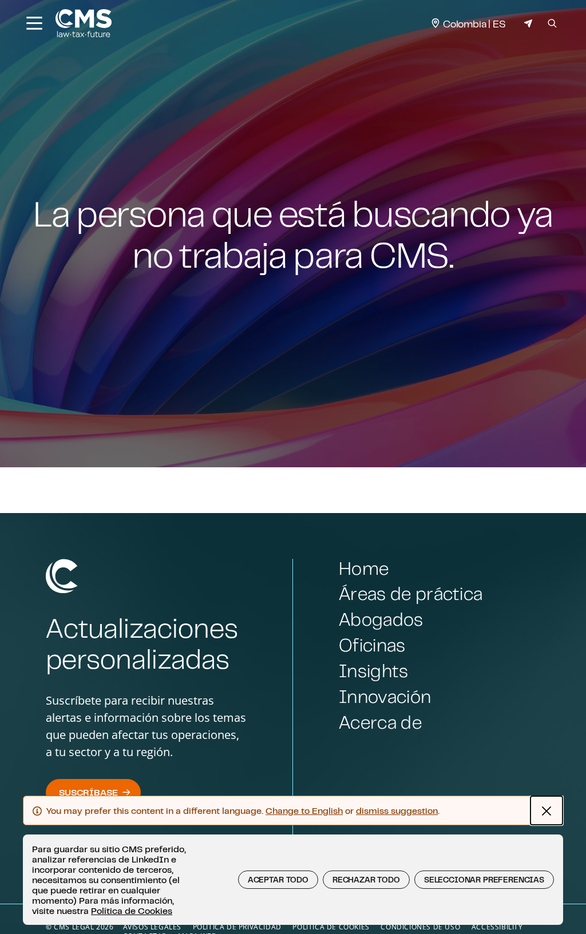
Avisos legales (152, 927)
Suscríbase (88, 792)
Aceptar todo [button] (278, 880)
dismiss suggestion (397, 810)
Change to (304, 810)
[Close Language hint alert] (546, 810)
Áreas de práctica (410, 593)
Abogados (381, 619)
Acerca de (380, 722)
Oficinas (372, 644)
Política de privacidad (237, 927)
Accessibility (497, 927)
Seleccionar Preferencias (484, 880)
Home (364, 568)
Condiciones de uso (420, 927)
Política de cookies (330, 927)
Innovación (385, 696)
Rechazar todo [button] (366, 880)
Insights (374, 670)
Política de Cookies (131, 910)
